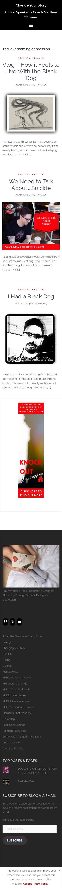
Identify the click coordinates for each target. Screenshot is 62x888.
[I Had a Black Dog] (31, 338)
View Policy (41, 883)
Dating (6, 659)
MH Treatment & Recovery (18, 707)
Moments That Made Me (17, 712)
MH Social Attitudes (14, 695)
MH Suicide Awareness (16, 701)
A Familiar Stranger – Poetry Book (22, 636)
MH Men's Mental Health (17, 689)
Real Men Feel (26, 781)
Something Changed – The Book (22, 736)
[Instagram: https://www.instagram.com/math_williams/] (12, 622)
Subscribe (15, 840)
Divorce (7, 665)
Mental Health (31, 58)
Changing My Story (14, 648)
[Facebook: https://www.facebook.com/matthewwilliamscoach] (5, 621)
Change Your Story (31, 5)
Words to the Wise (13, 748)
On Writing (9, 719)
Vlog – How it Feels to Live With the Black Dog (31, 71)
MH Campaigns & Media (17, 677)
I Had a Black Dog (31, 296)
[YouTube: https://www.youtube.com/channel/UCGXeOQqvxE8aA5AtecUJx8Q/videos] (19, 622)
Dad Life (8, 654)
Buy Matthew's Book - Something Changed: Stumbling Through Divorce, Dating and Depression (28, 595)
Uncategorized (11, 742)
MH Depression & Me (15, 683)
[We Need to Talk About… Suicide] (31, 225)
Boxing (7, 642)
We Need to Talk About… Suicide (31, 184)
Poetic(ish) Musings (14, 724)
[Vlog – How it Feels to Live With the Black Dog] (31, 113)
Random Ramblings (14, 730)
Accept (27, 883)
